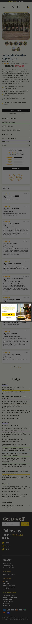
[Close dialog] (30, 305)
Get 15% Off (8, 314)
